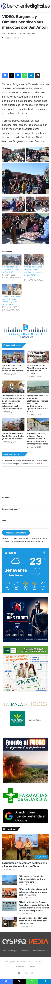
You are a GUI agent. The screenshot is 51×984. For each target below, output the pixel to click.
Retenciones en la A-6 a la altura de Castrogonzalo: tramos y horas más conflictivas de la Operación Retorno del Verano (37, 403)
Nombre (6, 498)
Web (4, 520)
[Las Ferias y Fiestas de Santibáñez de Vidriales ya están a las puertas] (13, 424)
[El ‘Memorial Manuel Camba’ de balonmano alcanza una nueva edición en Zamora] (9, 893)
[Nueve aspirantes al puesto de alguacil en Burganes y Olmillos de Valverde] (11, 289)
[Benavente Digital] (25, 6)
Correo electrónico (11, 509)
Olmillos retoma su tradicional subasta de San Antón (10, 269)
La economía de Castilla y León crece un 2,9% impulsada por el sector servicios (33, 921)
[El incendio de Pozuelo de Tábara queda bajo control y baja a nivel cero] (9, 880)
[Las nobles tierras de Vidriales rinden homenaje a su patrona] (13, 356)
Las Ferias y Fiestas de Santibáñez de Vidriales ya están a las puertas (13, 436)
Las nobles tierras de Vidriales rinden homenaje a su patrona (12, 368)
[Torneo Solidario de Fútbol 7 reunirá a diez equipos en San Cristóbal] (38, 356)
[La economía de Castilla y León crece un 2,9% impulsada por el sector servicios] (9, 922)
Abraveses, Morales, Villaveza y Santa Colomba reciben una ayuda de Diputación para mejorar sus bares (37, 438)
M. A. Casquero (10, 34)
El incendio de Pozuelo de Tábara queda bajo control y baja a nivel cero (32, 879)
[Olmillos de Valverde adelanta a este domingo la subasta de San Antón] (34, 259)
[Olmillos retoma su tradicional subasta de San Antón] (11, 259)
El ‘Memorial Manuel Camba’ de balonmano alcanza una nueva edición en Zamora (33, 892)
